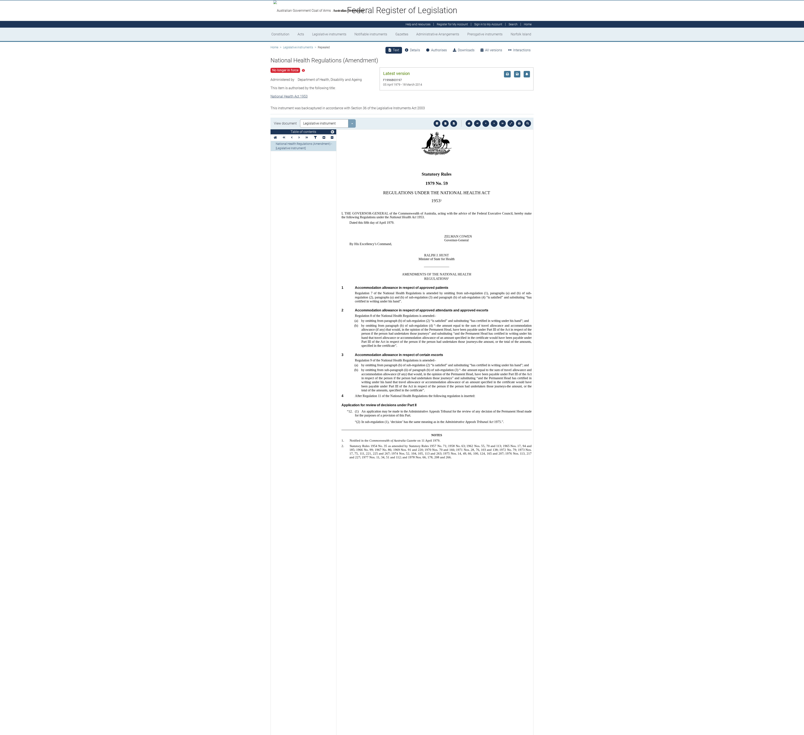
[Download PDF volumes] (445, 123)
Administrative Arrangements (437, 34)
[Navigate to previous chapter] (477, 123)
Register (452, 24)
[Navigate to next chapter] (502, 123)
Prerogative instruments (484, 34)
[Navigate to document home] (469, 123)
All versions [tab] (493, 50)
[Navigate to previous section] (485, 123)
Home (274, 47)
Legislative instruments (329, 34)
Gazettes (401, 34)
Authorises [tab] (439, 50)
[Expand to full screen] (511, 123)
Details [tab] (415, 50)
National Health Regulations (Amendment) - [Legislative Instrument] (304, 146)
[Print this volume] (519, 123)
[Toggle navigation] (332, 132)
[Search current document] (527, 123)
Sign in (488, 24)
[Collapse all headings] (332, 137)
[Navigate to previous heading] (291, 137)
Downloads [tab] (466, 50)
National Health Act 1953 (289, 96)
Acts (301, 34)
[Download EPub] (437, 123)
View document (285, 123)
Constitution (280, 34)
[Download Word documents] (453, 123)
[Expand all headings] (324, 137)
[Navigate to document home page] (275, 137)
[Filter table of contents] (315, 137)
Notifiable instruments (370, 34)
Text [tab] (396, 50)
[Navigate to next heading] (299, 137)
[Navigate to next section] (494, 123)
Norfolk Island (521, 34)
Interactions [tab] (522, 50)
